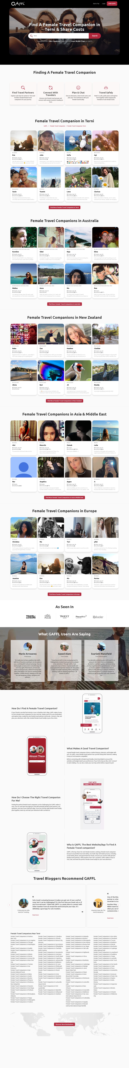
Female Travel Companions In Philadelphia (50, 946)
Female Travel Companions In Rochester (105, 946)
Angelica (43, 482)
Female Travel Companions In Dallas (21, 974)
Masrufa (43, 445)
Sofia (69, 155)
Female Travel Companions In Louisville (105, 958)
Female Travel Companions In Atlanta (21, 954)
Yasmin (42, 192)
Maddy (96, 385)
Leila (96, 445)
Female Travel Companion (57, 126)
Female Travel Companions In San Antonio (50, 944)
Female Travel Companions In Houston (22, 986)
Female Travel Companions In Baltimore (49, 962)
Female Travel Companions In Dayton (104, 978)
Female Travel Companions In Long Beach (106, 952)
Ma (41, 542)
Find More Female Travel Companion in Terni (64, 207)
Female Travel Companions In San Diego (22, 988)
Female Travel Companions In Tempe (104, 956)
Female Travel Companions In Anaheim (49, 994)
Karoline (15, 252)
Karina (96, 578)
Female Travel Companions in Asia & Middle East (64, 414)
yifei (96, 542)
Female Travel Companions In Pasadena (105, 954)
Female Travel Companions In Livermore (50, 954)
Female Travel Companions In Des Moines (78, 942)
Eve (13, 155)
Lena (69, 192)
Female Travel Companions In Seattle (21, 948)
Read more (35, 915)
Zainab (69, 445)
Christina (15, 542)
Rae (95, 288)
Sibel (41, 252)
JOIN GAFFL (112, 3)
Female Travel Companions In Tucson (104, 940)
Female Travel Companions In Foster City (105, 976)
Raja (68, 252)
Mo (68, 288)
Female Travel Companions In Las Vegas (77, 946)
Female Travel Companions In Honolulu (49, 976)
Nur (13, 482)
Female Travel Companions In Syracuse (105, 974)
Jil (68, 385)
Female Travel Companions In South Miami (50, 956)
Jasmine (15, 578)
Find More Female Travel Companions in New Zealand (65, 401)
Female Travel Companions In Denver (21, 956)
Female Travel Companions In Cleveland (105, 938)
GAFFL (45, 126)
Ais (68, 578)
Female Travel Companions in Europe (64, 511)
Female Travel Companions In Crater (104, 966)
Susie (14, 192)
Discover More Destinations (64, 1024)
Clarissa (97, 192)
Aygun (69, 482)
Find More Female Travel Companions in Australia (64, 304)
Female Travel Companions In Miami (76, 972)
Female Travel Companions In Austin (21, 976)
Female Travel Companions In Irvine (48, 974)
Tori (68, 542)
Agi (95, 155)
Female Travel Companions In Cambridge (78, 964)
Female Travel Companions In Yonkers (22, 1002)
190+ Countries (54, 41)
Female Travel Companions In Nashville (49, 990)
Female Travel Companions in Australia (64, 221)
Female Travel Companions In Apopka (77, 1002)
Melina (15, 288)
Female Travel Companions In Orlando (49, 938)
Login (103, 3)
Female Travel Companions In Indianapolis (23, 1000)
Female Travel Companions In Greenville (77, 990)
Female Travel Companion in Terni (64, 121)
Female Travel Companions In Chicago (22, 942)
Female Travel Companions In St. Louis (49, 964)
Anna (42, 288)
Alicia (14, 385)
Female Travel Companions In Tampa (21, 998)
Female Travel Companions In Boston (21, 978)
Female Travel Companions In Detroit (104, 944)
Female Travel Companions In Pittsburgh (50, 966)
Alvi (13, 445)
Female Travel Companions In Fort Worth (105, 964)
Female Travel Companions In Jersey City (23, 958)
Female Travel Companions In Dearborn (105, 942)
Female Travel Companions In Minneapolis (78, 940)
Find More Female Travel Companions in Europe (64, 594)
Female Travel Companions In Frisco (104, 968)
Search (94, 36)
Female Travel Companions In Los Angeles (23, 940)
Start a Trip (96, 3)
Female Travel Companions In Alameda (77, 936)
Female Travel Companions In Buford (76, 938)
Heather (70, 348)
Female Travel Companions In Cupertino (50, 958)
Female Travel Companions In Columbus (50, 936)
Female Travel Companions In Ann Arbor (105, 936)
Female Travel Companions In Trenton (22, 964)
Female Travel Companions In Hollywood (50, 992)
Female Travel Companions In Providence (50, 968)
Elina (96, 252)
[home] (18, 3)
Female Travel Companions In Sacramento (50, 952)
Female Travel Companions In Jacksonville (50, 960)
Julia (41, 155)
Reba (14, 348)
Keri (41, 385)
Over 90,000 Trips (78, 41)
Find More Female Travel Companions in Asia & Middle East (64, 497)
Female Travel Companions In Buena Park (78, 944)
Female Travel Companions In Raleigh (77, 966)
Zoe (41, 348)
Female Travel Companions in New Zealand (64, 317)
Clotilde (97, 348)
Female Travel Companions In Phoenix (22, 980)
